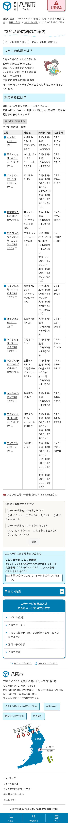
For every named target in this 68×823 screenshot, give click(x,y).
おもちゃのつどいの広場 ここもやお (13, 240)
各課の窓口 (51, 706)
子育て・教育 (40, 19)
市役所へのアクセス (14, 716)
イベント (56, 821)
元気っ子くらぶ (16, 644)
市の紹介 (37, 716)
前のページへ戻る (23, 663)
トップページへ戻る (48, 663)
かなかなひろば (13, 397)
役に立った (16, 515)
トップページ (23, 19)
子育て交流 (14, 22)
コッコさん (12, 447)
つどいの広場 (31, 22)
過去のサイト (9, 800)
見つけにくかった (20, 534)
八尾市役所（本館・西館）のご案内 (21, 706)
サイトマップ (9, 778)
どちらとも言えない (40, 515)
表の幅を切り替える (15, 121)
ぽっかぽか (13, 322)
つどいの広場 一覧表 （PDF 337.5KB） (30, 495)
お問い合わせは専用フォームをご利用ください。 (35, 577)
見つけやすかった (20, 530)
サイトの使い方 (11, 784)
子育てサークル (16, 625)
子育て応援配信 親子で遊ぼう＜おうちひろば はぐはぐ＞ (34, 635)
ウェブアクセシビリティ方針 (17, 789)
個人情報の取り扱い (13, 794)
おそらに (12, 141)
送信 (34, 542)
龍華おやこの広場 (13, 216)
